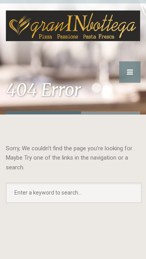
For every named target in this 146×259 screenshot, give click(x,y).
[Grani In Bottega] (73, 20)
